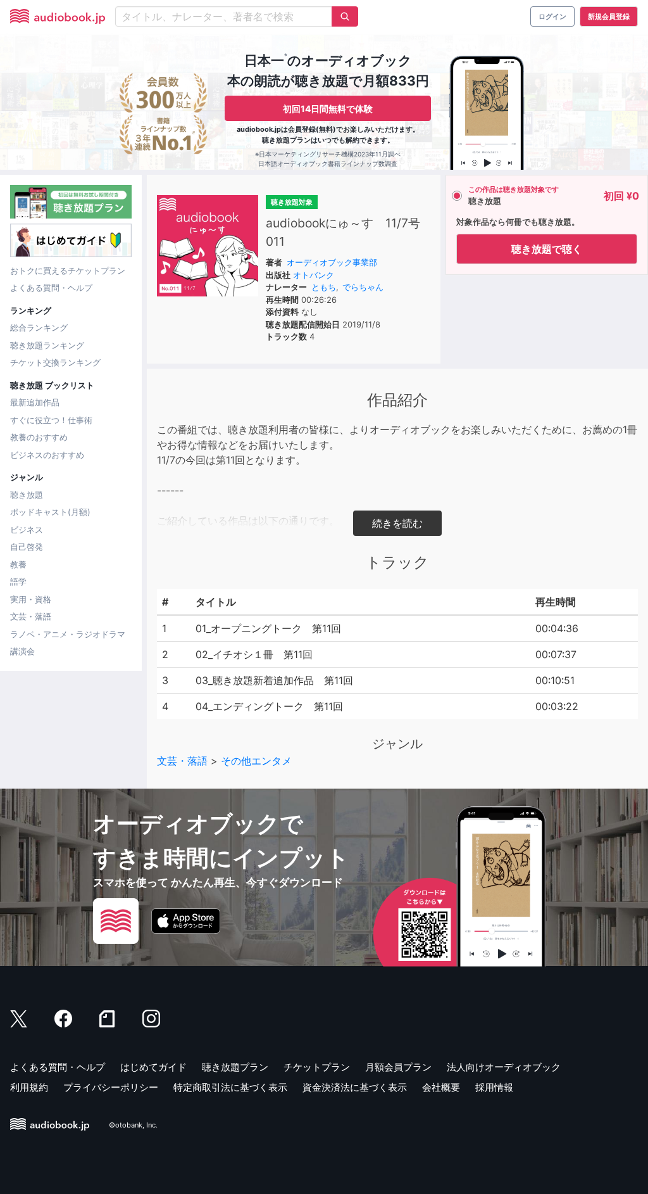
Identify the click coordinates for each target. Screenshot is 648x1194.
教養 (18, 564)
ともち (323, 287)
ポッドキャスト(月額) (50, 512)
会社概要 (441, 1087)
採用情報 (494, 1087)
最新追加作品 (34, 402)
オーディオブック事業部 (332, 262)
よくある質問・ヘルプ (51, 288)
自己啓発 (26, 547)
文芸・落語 (30, 616)
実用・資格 (30, 599)
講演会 (22, 651)
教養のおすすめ (39, 437)
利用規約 (29, 1087)
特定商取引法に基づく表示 (230, 1087)
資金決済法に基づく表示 (354, 1087)
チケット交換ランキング (55, 362)
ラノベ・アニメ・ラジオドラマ (67, 634)
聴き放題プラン (235, 1067)
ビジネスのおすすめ (47, 455)
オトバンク (313, 275)
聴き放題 (26, 495)
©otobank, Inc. (133, 1125)
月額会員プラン (398, 1067)
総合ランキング (39, 327)
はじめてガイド (153, 1067)
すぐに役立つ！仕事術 (51, 420)
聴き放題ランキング (47, 345)
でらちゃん (362, 287)
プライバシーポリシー (110, 1087)
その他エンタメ (256, 760)
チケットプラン (317, 1067)
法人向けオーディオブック (504, 1067)
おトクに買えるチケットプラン (67, 270)
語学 (18, 581)
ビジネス (26, 529)
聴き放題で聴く (546, 249)
